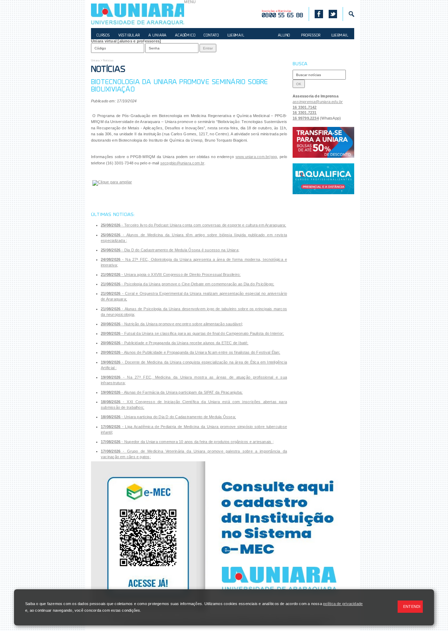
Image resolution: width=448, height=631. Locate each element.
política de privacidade (343, 604)
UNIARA (137, 14)
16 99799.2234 (306, 118)
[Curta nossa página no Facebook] (316, 14)
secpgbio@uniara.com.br (182, 163)
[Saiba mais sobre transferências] (323, 142)
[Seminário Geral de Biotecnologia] (112, 183)
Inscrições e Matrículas (282, 14)
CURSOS (103, 35)
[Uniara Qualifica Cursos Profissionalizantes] (323, 178)
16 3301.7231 (305, 112)
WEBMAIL (236, 35)
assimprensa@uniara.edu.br (318, 102)
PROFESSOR (310, 35)
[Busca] (348, 14)
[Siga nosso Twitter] (333, 14)
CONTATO (211, 35)
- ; (193, 225)
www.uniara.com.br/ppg (256, 157)
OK (298, 84)
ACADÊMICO (185, 35)
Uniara (95, 60)
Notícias (108, 60)
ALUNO (284, 35)
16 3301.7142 (305, 107)
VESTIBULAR (129, 35)
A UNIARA (157, 35)
